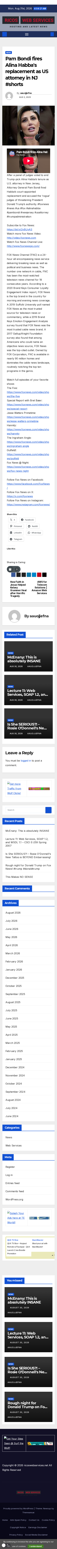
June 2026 (11, 928)
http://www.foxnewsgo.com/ (23, 246)
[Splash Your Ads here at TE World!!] (16, 1217)
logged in (26, 760)
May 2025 (11, 1026)
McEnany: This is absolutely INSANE (24, 659)
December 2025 (14, 977)
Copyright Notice (18, 1527)
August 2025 (12, 1002)
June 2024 (11, 1116)
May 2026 (11, 937)
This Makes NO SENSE (19, 876)
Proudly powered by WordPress (18, 1508)
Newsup (47, 1508)
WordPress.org (14, 1199)
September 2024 (15, 1091)
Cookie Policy (48, 1520)
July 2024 (11, 1108)
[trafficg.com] (39, 1217)
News (8, 52)
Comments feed (14, 1191)
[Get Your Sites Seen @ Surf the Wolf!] (14, 1443)
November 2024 (15, 1075)
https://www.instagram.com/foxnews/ (28, 504)
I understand (35, 1546)
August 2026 (13, 912)
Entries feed (12, 1183)
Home (5, 1520)
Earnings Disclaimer (37, 1527)
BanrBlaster (37, 1240)
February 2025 (14, 1051)
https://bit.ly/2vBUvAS (19, 229)
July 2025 (11, 1010)
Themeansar (28, 1512)
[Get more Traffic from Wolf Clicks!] (16, 788)
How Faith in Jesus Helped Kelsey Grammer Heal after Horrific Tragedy (18, 589)
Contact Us (34, 1520)
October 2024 (13, 1083)
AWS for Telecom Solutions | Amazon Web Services (39, 588)
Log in (9, 1175)
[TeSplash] (39, 788)
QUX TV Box (12, 1240)
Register (10, 1166)
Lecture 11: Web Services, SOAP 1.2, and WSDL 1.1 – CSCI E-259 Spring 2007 (26, 842)
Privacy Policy (16, 1534)
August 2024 (13, 1099)
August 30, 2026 (20, 1307)
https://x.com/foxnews (20, 496)
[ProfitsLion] (40, 1443)
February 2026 (14, 961)
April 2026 (11, 945)
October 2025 (13, 985)
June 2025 (11, 1018)
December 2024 (15, 1067)
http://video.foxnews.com (21, 237)
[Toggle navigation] (26, 34)
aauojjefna (26, 93)
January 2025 (13, 1059)
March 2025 (12, 1042)
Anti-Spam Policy (18, 1520)
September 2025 (15, 994)
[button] (47, 34)
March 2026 (12, 953)
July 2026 (11, 920)
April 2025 (11, 1034)
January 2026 (13, 969)
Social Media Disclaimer (36, 1534)
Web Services (13, 1145)
